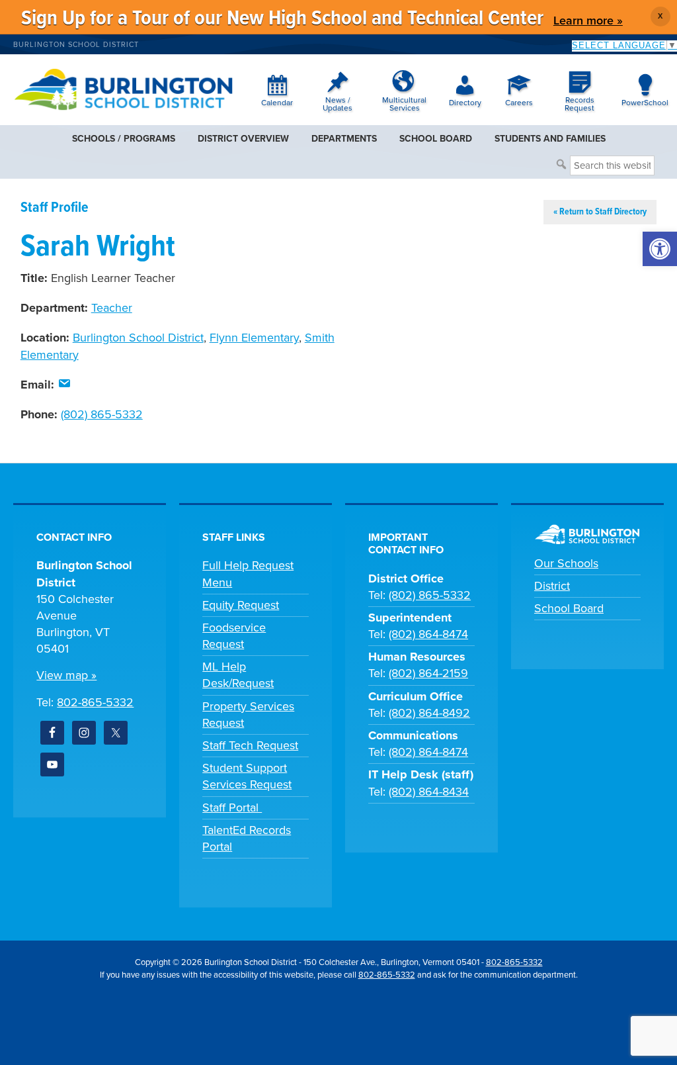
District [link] (552, 586)
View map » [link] (66, 675)
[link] (660, 249)
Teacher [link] (111, 308)
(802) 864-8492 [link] (429, 713)
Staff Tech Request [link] (250, 745)
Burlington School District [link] (76, 44)
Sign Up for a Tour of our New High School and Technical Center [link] (282, 18)
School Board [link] (569, 608)
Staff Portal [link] (232, 807)
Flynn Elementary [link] (254, 337)
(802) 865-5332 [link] (102, 414)
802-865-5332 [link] (95, 702)
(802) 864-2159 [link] (428, 673)
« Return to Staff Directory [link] (600, 212)
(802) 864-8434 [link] (429, 791)
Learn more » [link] (588, 20)
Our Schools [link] (566, 563)
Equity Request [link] (240, 605)
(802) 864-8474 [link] (428, 634)
